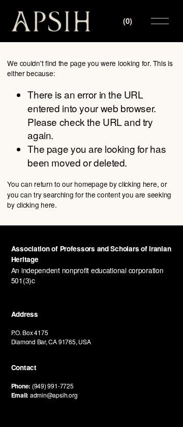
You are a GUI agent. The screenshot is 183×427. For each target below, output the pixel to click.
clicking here (137, 184)
